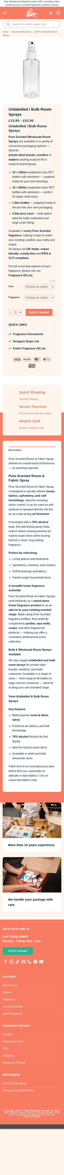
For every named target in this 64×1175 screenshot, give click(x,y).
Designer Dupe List (26, 341)
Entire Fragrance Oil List (29, 348)
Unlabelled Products (21, 32)
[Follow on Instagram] (12, 962)
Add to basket (39, 312)
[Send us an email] (23, 962)
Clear (52, 281)
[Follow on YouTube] (41, 962)
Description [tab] (15, 450)
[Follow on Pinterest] (35, 962)
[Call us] (29, 962)
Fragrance (14, 297)
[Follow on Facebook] (6, 962)
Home (6, 32)
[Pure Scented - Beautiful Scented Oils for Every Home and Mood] (32, 13)
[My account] (51, 13)
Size (11, 286)
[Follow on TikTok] (17, 962)
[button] (5, 13)
